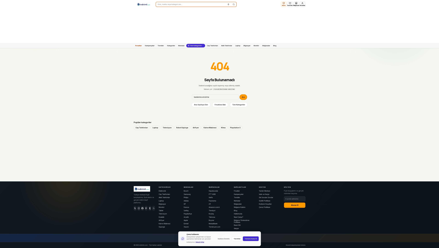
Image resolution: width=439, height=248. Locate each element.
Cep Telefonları (212, 45)
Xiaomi (186, 227)
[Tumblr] (150, 208)
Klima (223, 128)
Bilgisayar (247, 45)
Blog (274, 45)
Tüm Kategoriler (196, 45)
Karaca (186, 207)
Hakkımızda (238, 214)
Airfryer (196, 128)
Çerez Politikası (264, 207)
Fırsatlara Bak (220, 105)
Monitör (256, 45)
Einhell (186, 224)
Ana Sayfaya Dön (201, 105)
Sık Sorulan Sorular (266, 197)
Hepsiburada (213, 191)
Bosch (186, 191)
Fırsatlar (138, 45)
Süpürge (162, 227)
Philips (186, 197)
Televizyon (167, 128)
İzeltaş (186, 210)
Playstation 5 (235, 128)
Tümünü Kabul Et (251, 239)
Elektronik (162, 191)
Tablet (161, 210)
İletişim (236, 228)
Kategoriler (171, 45)
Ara (243, 97)
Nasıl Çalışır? (238, 217)
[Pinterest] (146, 208)
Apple (186, 220)
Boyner (211, 220)
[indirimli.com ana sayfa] (144, 4)
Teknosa (212, 217)
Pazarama (212, 201)
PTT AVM (212, 194)
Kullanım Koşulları (265, 204)
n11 (210, 204)
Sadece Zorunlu (224, 239)
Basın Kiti (237, 225)
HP (185, 204)
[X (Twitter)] (135, 208)
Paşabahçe (188, 214)
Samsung (187, 194)
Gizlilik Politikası (264, 201)
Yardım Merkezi (264, 191)
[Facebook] (142, 208)
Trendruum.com (214, 227)
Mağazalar (266, 45)
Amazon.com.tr (214, 207)
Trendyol (212, 210)
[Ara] (233, 4)
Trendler (161, 45)
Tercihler (237, 239)
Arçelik (186, 217)
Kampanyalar (149, 45)
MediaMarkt (213, 224)
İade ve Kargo (264, 194)
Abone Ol (294, 205)
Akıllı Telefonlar (226, 45)
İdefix (211, 197)
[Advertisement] (219, 26)
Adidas (186, 201)
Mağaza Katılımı (239, 207)
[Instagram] (138, 208)
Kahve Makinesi (210, 128)
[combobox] (191, 4)
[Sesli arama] (228, 4)
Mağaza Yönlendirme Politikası (241, 221)
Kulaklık (161, 217)
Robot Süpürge (182, 128)
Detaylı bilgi (200, 242)
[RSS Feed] (153, 208)
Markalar (181, 45)
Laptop (237, 45)
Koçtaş (211, 214)
